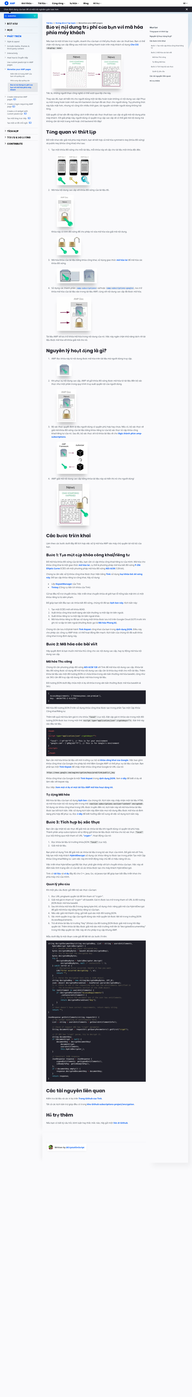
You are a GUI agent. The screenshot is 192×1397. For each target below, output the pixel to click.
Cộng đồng (57, 3)
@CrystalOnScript (75, 1147)
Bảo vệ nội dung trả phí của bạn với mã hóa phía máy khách (21, 87)
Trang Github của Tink (90, 1098)
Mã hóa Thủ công (159, 57)
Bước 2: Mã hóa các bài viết (161, 52)
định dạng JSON (124, 629)
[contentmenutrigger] (167, 28)
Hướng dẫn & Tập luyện (66, 23)
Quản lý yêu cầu (158, 71)
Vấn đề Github (120, 1122)
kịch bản (82, 800)
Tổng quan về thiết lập (159, 31)
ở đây (123, 778)
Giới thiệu (26, 3)
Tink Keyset (85, 629)
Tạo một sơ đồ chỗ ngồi (17, 123)
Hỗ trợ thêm (155, 81)
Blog (86, 3)
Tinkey (54, 587)
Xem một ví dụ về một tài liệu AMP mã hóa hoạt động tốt (84, 787)
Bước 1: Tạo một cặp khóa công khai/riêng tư (167, 47)
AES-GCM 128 (90, 667)
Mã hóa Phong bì (107, 622)
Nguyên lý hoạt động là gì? (161, 36)
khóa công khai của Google (114, 760)
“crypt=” (87, 835)
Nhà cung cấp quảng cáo (20, 80)
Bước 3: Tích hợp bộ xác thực (162, 67)
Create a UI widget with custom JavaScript (17, 112)
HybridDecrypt (77, 855)
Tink (108, 574)
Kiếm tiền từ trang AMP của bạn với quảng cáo (21, 74)
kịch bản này (116, 602)
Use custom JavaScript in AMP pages (20, 63)
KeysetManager (64, 583)
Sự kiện (73, 3)
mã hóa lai (122, 260)
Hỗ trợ (96, 3)
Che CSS (134, 44)
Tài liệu (42, 3)
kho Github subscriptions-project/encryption (110, 1104)
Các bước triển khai (158, 41)
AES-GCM (110, 568)
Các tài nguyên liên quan (160, 76)
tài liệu (57, 873)
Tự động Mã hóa (158, 62)
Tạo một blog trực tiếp (17, 118)
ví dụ (66, 873)
